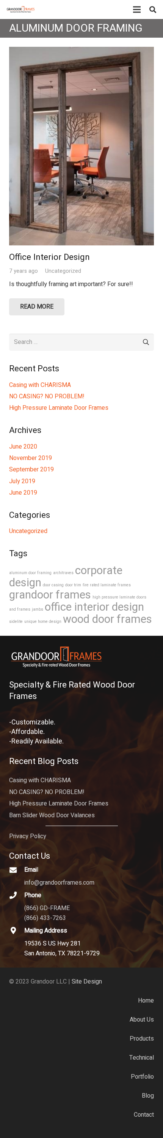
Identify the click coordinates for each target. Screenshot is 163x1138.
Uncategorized (63, 271)
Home (146, 1000)
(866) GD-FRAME (47, 908)
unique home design (42, 621)
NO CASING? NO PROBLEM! (47, 396)
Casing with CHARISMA (40, 385)
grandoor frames (50, 595)
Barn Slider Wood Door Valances (52, 815)
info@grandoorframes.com (59, 882)
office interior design (94, 607)
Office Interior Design (49, 257)
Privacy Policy (27, 836)
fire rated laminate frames (107, 585)
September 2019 (31, 469)
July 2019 (22, 481)
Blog (148, 1095)
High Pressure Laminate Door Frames (58, 407)
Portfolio (142, 1076)
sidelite (16, 621)
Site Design (87, 981)
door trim (73, 585)
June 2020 (23, 446)
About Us (142, 1019)
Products (142, 1038)
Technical (141, 1057)
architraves (63, 573)
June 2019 (23, 492)
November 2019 (30, 458)
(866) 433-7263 (45, 918)
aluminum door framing (30, 573)
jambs (37, 609)
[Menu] (137, 9)
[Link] (20, 9)
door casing (53, 585)
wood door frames (107, 619)
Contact (144, 1114)
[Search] (152, 9)
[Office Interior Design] (81, 51)
